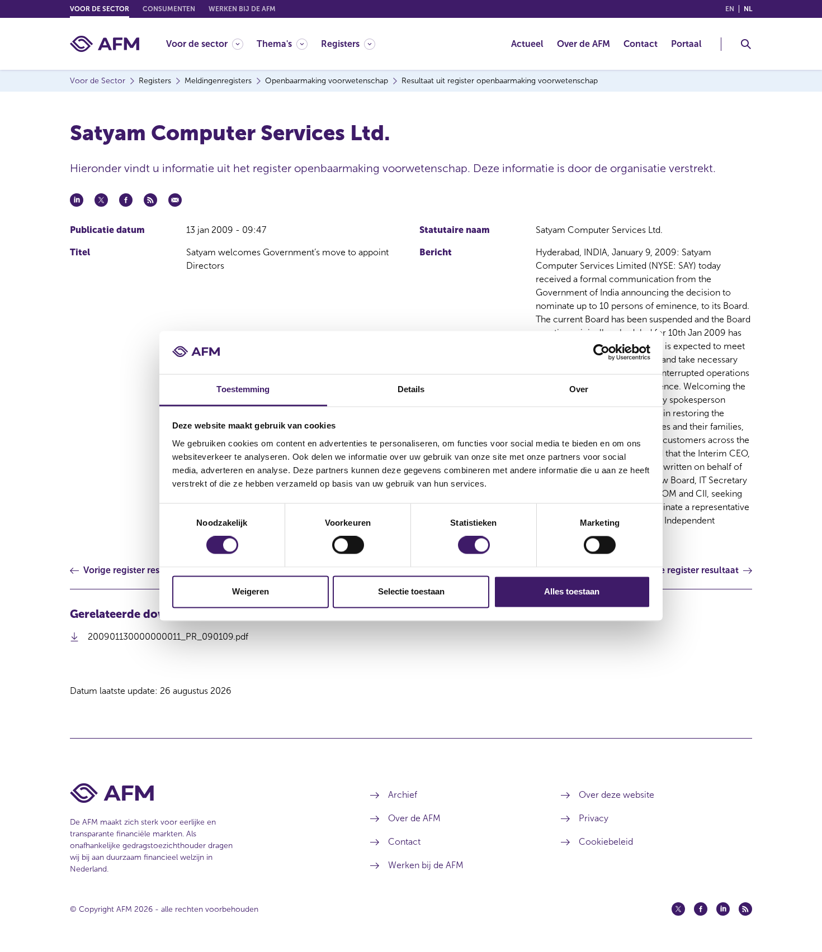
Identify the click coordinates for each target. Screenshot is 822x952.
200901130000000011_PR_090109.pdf (168, 640)
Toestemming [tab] (243, 389)
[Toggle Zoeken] (746, 44)
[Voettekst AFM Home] (203, 793)
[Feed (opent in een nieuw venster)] (745, 909)
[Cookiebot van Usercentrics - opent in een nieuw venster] (601, 352)
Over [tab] (578, 389)
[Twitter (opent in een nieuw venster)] (678, 909)
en (729, 9)
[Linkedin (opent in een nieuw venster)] (723, 909)
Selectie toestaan (411, 591)
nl (748, 9)
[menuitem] (211, 44)
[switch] (348, 545)
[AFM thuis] (104, 44)
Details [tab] (411, 389)
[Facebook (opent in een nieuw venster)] (700, 909)
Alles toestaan (571, 591)
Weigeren (250, 591)
